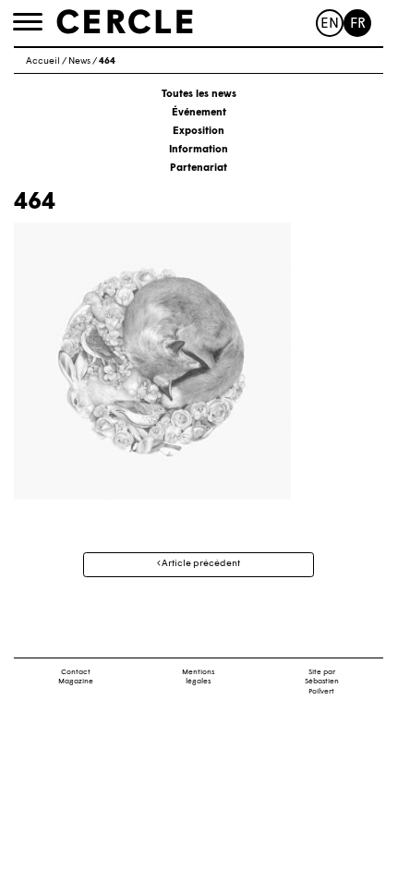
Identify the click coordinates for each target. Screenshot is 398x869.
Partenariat (198, 168)
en (329, 24)
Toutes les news (199, 95)
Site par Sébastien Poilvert (322, 682)
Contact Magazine (75, 677)
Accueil (43, 61)
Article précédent (200, 564)
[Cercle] (124, 22)
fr (358, 24)
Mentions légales (198, 677)
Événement (199, 113)
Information (198, 150)
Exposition (198, 132)
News (79, 61)
